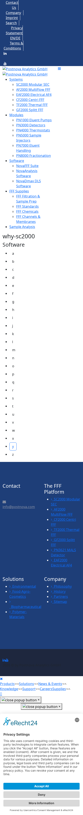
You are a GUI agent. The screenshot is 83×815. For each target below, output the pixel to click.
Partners (60, 596)
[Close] (1, 678)
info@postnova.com (19, 506)
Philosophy (62, 586)
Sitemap (59, 601)
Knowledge (9, 689)
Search (11, 23)
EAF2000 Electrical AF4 (61, 563)
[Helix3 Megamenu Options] (69, 68)
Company (13, 12)
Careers (46, 689)
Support (29, 689)
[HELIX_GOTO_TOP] (1, 694)
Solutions (26, 683)
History (59, 591)
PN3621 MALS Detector (63, 552)
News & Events (50, 683)
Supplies (59, 689)
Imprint (12, 17)
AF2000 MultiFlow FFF (62, 512)
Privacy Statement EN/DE (14, 33)
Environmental (23, 586)
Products (7, 683)
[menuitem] (16, 79)
